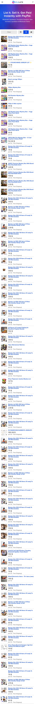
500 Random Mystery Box (16, 95)
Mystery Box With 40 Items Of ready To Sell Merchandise (20, 37)
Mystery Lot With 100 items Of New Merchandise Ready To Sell (19, 302)
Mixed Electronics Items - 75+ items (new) (21, 576)
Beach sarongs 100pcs (15, 79)
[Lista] (26, 32)
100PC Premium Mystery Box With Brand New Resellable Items (20, 173)
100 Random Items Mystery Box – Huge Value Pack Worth (20, 46)
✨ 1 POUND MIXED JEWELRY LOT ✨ (20, 62)
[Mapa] (31, 32)
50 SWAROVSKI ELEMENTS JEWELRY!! (20, 430)
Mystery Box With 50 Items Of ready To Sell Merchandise (20, 671)
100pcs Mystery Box (14, 87)
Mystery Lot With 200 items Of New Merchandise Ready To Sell (19, 71)
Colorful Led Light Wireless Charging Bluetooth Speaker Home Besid (19, 551)
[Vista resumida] (20, 32)
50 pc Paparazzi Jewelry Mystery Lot (19, 379)
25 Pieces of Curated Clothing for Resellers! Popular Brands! (18, 328)
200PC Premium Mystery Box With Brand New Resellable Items (21, 164)
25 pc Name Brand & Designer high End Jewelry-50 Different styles (20, 645)
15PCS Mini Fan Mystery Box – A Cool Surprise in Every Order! (19, 138)
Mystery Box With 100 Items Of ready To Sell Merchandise (20, 198)
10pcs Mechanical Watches (16, 345)
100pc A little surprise (14, 104)
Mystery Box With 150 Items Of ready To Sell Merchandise (20, 516)
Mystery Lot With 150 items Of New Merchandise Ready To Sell (19, 207)
